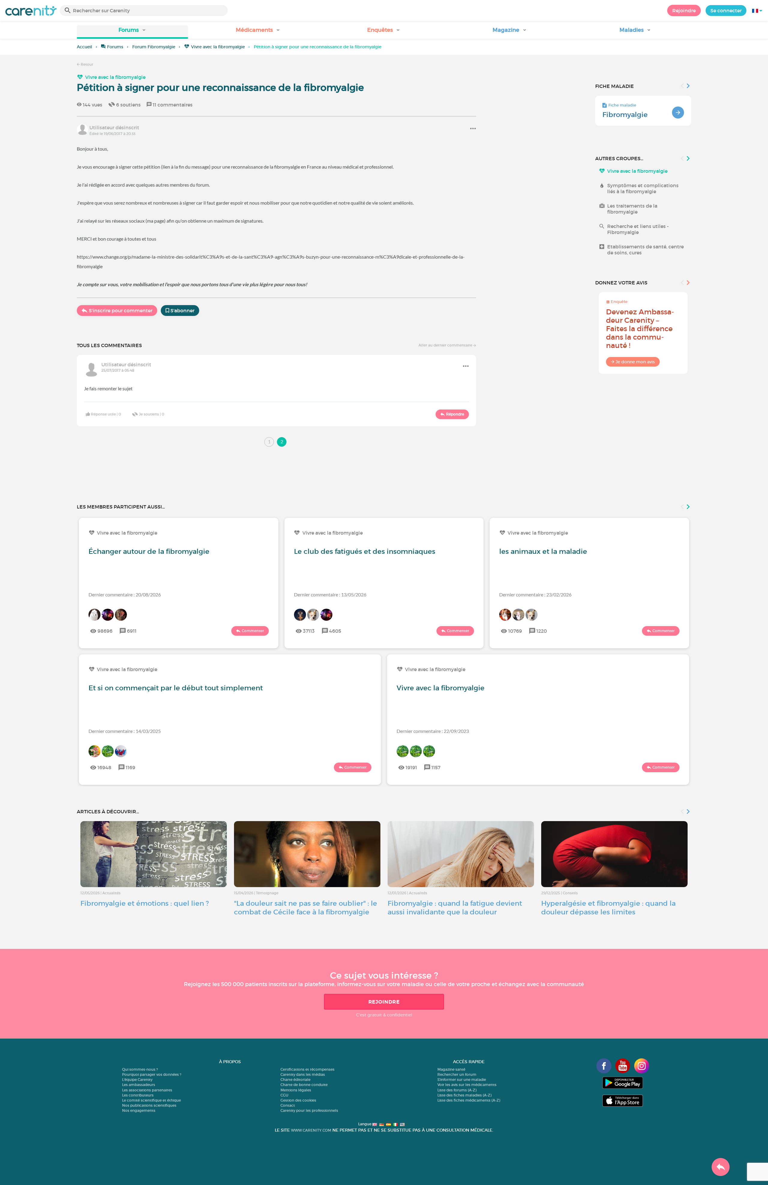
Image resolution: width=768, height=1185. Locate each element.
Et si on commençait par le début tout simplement (175, 688)
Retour (86, 64)
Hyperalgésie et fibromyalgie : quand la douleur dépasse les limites (608, 907)
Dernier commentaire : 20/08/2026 (124, 594)
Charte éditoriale (295, 1079)
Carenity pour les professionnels (309, 1110)
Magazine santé (451, 1069)
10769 (515, 631)
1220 (541, 631)
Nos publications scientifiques (149, 1105)
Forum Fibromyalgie (153, 46)
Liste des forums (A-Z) (456, 1090)
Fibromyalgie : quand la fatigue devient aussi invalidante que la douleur (455, 907)
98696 (105, 631)
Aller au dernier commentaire (445, 345)
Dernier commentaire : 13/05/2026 (330, 594)
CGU (284, 1095)
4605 (335, 631)
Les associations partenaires (147, 1090)
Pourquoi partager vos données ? (151, 1074)
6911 (131, 631)
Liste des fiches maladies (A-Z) (464, 1095)
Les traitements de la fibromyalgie (632, 209)
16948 (104, 767)
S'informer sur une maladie (461, 1079)
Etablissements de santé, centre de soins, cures (645, 250)
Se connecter (726, 11)
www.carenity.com (311, 1130)
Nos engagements (138, 1110)
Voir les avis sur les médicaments (466, 1084)
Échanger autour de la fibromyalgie (148, 551)
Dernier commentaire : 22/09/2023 (433, 731)
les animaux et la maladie (543, 551)
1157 (435, 767)
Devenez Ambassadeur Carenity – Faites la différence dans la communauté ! (640, 329)
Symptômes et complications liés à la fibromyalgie (643, 188)
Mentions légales (295, 1090)
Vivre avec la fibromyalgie (218, 46)
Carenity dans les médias (302, 1074)
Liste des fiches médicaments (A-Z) (468, 1100)
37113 (309, 631)
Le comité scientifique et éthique (151, 1100)
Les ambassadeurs (138, 1084)
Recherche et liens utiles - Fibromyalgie (638, 229)
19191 (411, 767)
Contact (287, 1105)
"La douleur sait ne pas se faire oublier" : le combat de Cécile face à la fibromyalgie (305, 907)
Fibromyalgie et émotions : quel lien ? (144, 903)
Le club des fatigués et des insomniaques (364, 551)
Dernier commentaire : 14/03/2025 (124, 731)
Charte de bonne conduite (304, 1084)
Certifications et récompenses (307, 1069)
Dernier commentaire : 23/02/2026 (535, 594)
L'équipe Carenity (137, 1079)
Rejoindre (684, 11)
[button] (132, 32)
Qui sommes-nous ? (140, 1069)
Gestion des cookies (298, 1100)
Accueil (84, 46)
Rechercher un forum (456, 1074)
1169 (130, 767)
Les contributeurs (138, 1095)
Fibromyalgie (625, 114)
